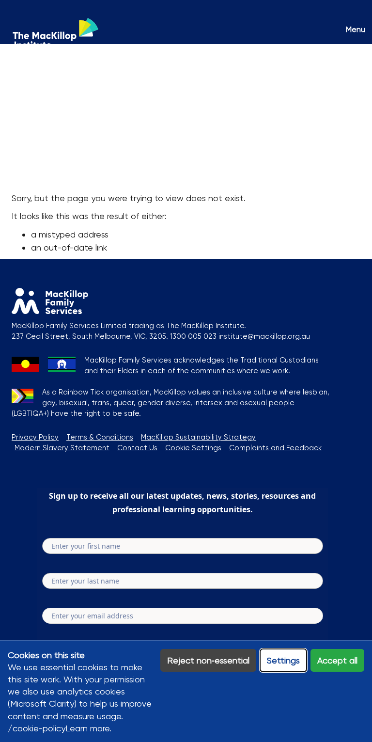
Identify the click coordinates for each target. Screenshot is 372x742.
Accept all (337, 660)
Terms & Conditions (99, 437)
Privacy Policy (35, 437)
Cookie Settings (193, 447)
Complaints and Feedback (275, 447)
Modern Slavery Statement (62, 447)
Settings (283, 660)
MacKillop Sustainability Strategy (198, 437)
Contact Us (137, 447)
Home (23, 80)
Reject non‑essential (208, 660)
